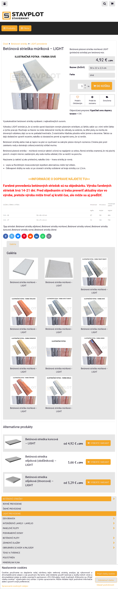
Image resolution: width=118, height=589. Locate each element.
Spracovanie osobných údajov (15, 586)
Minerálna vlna (11, 562)
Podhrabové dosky (13, 533)
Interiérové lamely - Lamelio (18, 523)
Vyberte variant (99, 443)
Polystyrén (9, 557)
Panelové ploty (11, 528)
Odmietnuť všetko (106, 580)
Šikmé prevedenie (12, 508)
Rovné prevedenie (12, 503)
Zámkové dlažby (11, 542)
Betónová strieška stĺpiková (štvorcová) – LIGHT (39, 481)
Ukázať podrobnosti (105, 585)
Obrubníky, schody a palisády (18, 547)
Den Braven (9, 518)
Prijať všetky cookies (106, 573)
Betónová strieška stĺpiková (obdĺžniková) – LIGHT (40, 461)
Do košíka (103, 86)
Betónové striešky (12, 498)
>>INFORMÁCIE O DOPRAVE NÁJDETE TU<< (59, 179)
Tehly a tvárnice (11, 552)
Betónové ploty (11, 537)
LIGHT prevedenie (12, 513)
